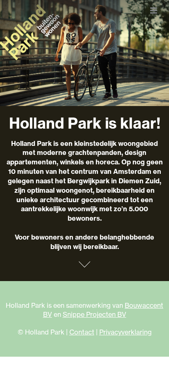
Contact (81, 332)
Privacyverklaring (125, 332)
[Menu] (154, 10)
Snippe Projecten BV (94, 314)
